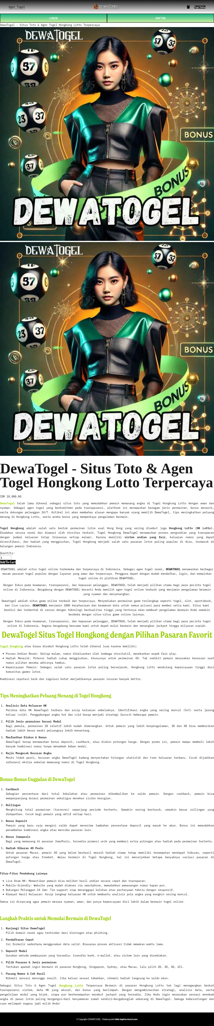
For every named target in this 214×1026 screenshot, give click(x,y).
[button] (8, 562)
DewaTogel (7, 503)
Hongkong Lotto (71, 985)
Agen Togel (17, 7)
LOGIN (53, 18)
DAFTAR (160, 18)
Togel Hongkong (11, 646)
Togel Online (199, 7)
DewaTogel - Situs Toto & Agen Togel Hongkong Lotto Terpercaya (50, 25)
